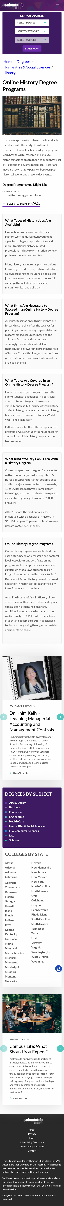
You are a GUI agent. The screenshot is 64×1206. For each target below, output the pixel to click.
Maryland (11, 948)
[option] (32, 718)
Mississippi (12, 967)
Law (11, 835)
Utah (34, 938)
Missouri (10, 971)
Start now (32, 48)
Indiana (9, 920)
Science (14, 840)
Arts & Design (17, 802)
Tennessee (38, 928)
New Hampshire (41, 867)
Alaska (9, 862)
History (9, 72)
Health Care (16, 821)
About (32, 1129)
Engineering (16, 816)
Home (8, 61)
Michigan (10, 957)
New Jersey (38, 872)
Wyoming (37, 961)
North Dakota (39, 891)
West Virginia (39, 956)
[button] (58, 5)
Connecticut (12, 887)
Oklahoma (37, 900)
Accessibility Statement (32, 1146)
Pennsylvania (39, 909)
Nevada (36, 862)
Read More (20, 772)
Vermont (36, 942)
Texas (34, 933)
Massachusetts (14, 953)
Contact (32, 1150)
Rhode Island (39, 914)
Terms (32, 1137)
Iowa (8, 924)
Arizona (10, 867)
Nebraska (11, 981)
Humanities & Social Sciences (26, 67)
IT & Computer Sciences (24, 830)
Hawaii (9, 906)
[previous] (3, 716)
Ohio (34, 895)
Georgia (10, 901)
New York (37, 881)
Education (15, 812)
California (11, 877)
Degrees (23, 61)
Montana (10, 976)
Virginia (36, 947)
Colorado (10, 882)
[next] (60, 716)
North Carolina (40, 886)
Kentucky (11, 934)
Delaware (11, 892)
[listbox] (32, 718)
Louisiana (11, 939)
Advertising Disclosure (32, 1142)
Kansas (9, 929)
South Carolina (40, 919)
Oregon (36, 905)
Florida (9, 896)
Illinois (9, 915)
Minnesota (11, 962)
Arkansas (10, 872)
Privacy (32, 1133)
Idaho (8, 910)
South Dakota (39, 924)
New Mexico (39, 877)
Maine (9, 943)
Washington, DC (41, 952)
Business (14, 807)
